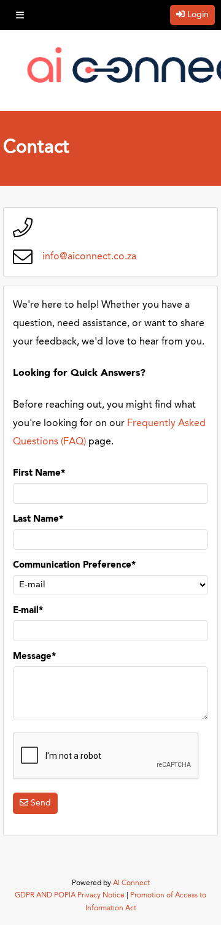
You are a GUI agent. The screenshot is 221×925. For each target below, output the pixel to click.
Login (198, 14)
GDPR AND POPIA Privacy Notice (70, 895)
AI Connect (131, 883)
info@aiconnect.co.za (89, 257)
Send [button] (41, 803)
